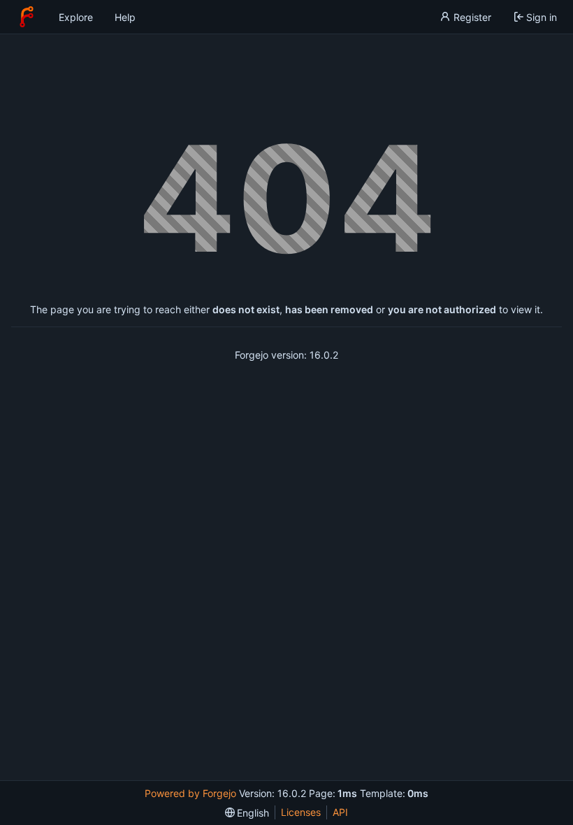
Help (125, 17)
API (340, 812)
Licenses (301, 812)
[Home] (26, 16)
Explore (76, 17)
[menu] (247, 813)
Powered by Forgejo (190, 793)
